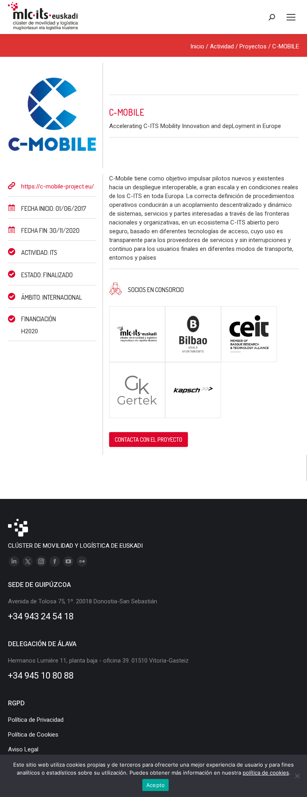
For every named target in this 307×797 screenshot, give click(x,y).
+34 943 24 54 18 (41, 616)
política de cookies (266, 772)
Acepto (155, 785)
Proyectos (253, 46)
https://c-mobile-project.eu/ (57, 186)
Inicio (197, 46)
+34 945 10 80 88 (41, 676)
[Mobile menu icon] (291, 17)
